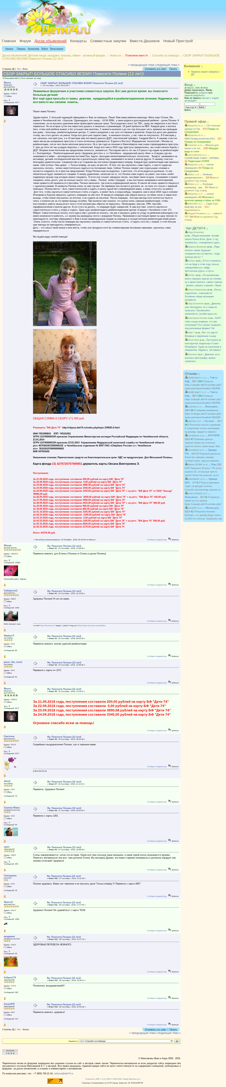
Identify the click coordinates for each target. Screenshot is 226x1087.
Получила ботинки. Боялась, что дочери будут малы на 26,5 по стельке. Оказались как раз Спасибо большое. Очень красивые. (203, 518)
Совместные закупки (108, 41)
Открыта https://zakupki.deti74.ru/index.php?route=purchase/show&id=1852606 (203, 385)
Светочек (9, 736)
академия (9, 936)
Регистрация (56, 48)
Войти (44, 48)
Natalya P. (9, 635)
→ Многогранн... (211, 406)
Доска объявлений (50, 41)
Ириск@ (8, 902)
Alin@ (7, 781)
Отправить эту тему (155, 68)
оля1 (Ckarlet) (195, 493)
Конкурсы (78, 41)
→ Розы (212, 464)
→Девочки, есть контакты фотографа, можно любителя (202, 358)
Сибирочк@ (10, 590)
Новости (115, 55)
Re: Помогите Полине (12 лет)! (64, 546)
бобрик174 (10, 977)
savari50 (192, 508)
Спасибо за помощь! (165, 55)
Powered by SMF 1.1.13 (95, 1079)
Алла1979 (9, 1004)
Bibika (190, 174)
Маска (7, 82)
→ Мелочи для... (212, 508)
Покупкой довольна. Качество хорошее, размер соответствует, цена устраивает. (203, 457)
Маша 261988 (195, 464)
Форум (25, 41)
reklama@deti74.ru (63, 1073)
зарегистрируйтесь (195, 95)
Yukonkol (192, 145)
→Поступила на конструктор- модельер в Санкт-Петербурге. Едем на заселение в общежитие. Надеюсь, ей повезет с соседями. (203, 347)
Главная (9, 41)
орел (6, 846)
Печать (173, 68)
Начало (9, 48)
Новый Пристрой (178, 41)
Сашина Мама (12, 807)
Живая (7, 545)
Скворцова (10, 875)
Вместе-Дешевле (145, 41)
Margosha (192, 125)
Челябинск (193, 435)
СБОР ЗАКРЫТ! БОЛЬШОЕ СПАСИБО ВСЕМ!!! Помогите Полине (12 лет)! (81, 83)
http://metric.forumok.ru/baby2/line (92, 626)
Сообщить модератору (157, 540)
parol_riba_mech (13, 662)
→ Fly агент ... (209, 421)
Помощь (21, 48)
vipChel (192, 421)
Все (19, 69)
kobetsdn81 (194, 479)
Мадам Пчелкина (196, 213)
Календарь (33, 48)
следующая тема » (167, 64)
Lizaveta (192, 406)
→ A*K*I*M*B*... (213, 435)
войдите (203, 92)
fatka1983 (192, 204)
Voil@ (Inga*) (194, 378)
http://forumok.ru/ (48, 626)
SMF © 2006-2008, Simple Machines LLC (124, 1079)
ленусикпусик (194, 155)
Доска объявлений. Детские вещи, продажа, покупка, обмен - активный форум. (54, 55)
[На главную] (32, 36)
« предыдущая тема (141, 64)
